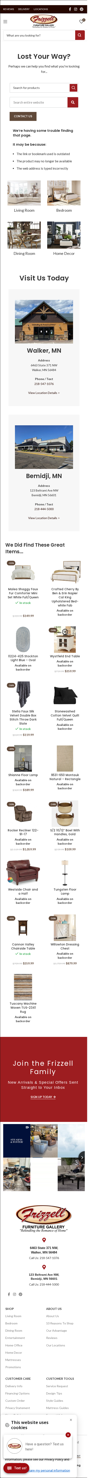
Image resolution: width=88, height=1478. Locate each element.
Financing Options (17, 1393)
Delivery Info (13, 1386)
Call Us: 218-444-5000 (44, 1284)
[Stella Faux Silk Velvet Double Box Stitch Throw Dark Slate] (23, 694)
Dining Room (13, 1330)
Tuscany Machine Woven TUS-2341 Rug (23, 1008)
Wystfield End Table (65, 656)
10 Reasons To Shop (59, 1323)
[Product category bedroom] (64, 198)
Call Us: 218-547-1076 (44, 1258)
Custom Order (15, 1400)
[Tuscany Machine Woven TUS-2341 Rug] (23, 987)
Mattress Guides (57, 1408)
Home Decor (13, 1352)
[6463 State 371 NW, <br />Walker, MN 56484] (44, 1240)
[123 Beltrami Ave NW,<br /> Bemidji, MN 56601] (44, 1267)
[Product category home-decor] (64, 240)
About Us (54, 1309)
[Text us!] (16, 1469)
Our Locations (55, 1345)
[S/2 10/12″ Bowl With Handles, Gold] (65, 813)
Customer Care (18, 1378)
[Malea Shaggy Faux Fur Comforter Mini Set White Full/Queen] (23, 572)
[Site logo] (44, 21)
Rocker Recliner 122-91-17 (23, 832)
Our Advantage (56, 1330)
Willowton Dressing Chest (65, 946)
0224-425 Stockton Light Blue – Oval (23, 658)
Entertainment (15, 1338)
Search (80, 35)
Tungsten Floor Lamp (65, 892)
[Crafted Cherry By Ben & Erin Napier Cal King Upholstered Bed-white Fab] (65, 572)
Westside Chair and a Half (23, 892)
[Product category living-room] (24, 198)
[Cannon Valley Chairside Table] (23, 927)
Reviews (51, 1338)
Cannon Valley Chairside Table (23, 946)
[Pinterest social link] (82, 9)
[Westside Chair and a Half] (23, 873)
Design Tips (54, 1393)
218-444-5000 (44, 509)
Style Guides (54, 1400)
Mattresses (13, 1360)
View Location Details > (44, 393)
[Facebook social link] (70, 9)
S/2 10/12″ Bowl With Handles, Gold (65, 832)
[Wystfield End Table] (65, 639)
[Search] (72, 102)
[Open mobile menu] (5, 21)
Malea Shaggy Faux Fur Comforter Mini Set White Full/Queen (23, 593)
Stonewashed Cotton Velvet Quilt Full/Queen (65, 715)
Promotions (13, 1367)
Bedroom (11, 1323)
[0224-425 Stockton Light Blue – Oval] (23, 639)
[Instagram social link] (75, 9)
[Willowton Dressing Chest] (65, 927)
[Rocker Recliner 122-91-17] (23, 813)
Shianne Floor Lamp (23, 775)
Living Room (13, 1316)
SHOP (9, 1309)
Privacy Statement (17, 1408)
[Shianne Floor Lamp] (23, 758)
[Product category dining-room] (24, 240)
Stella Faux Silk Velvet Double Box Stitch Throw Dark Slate (23, 717)
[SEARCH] (73, 88)
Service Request (57, 1386)
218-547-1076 (44, 384)
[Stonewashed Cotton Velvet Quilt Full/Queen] (65, 694)
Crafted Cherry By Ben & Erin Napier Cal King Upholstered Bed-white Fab (65, 597)
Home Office (13, 1345)
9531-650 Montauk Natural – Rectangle (65, 777)
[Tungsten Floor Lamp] (65, 873)
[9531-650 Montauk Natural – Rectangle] (65, 758)
